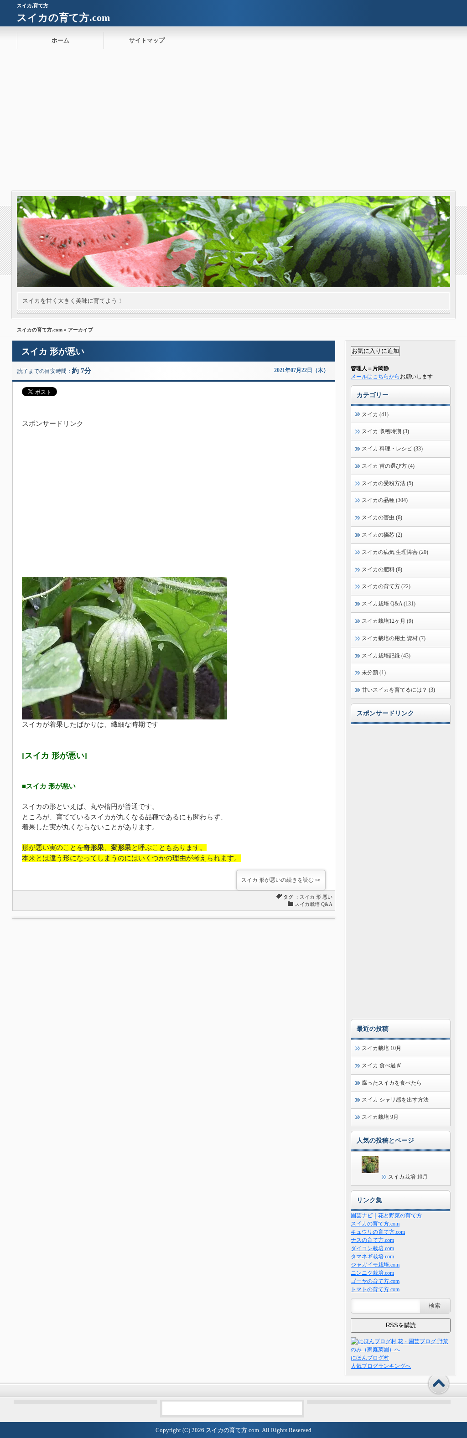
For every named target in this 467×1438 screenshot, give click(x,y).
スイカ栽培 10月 (381, 1048)
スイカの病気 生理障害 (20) (395, 552)
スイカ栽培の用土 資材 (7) (393, 638)
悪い (327, 897)
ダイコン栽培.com (372, 1248)
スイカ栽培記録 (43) (386, 655)
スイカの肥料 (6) (382, 569)
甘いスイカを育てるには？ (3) (398, 690)
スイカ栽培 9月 (380, 1117)
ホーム (60, 40)
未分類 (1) (374, 672)
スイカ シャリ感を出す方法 (395, 1100)
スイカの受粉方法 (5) (387, 483)
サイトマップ (147, 40)
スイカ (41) (375, 414)
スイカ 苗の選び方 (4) (388, 466)
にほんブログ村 (370, 1358)
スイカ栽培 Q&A (313, 904)
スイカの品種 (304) (385, 500)
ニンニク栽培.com (372, 1273)
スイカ (307, 897)
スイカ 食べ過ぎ (381, 1065)
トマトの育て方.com (375, 1289)
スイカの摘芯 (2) (382, 535)
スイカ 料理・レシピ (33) (392, 448)
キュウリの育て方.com (378, 1232)
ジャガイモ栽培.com (375, 1265)
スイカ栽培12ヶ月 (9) (387, 621)
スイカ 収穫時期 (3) (385, 431)
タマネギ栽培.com (372, 1256)
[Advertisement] (233, 122)
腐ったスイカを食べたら (392, 1083)
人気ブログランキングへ (381, 1366)
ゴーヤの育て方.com (375, 1281)
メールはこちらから (375, 376)
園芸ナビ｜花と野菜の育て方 (386, 1215)
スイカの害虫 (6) (382, 517)
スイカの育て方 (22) (386, 586)
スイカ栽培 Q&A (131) (388, 603)
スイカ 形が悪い (52, 351)
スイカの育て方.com (63, 17)
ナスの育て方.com (372, 1240)
